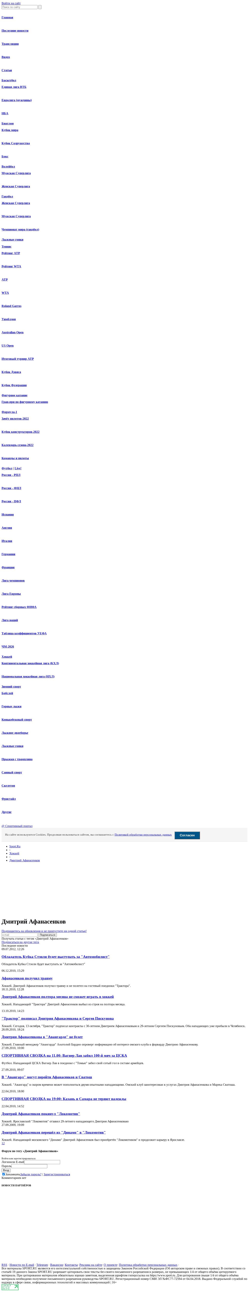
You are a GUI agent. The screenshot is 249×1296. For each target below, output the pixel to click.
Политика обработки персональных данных (148, 1264)
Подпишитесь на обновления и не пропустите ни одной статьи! (44, 931)
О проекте (110, 1264)
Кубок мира (10, 130)
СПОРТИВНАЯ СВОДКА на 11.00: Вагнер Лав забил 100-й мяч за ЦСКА (64, 1055)
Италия (7, 541)
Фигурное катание (14, 395)
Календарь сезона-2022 (17, 445)
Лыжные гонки (12, 239)
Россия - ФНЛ (11, 488)
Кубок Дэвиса (11, 372)
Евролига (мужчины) (17, 100)
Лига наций (10, 620)
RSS (4, 1264)
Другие (6, 812)
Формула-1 (9, 412)
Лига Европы (11, 593)
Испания (8, 514)
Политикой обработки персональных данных (143, 834)
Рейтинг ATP (11, 253)
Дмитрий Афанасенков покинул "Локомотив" (41, 1114)
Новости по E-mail (22, 1264)
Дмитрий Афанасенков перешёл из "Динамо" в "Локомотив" (54, 1132)
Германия (8, 554)
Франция (8, 567)
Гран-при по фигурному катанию (25, 402)
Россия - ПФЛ (11, 501)
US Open (8, 345)
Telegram (42, 1264)
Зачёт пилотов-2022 (15, 418)
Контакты (71, 1264)
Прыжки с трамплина (17, 759)
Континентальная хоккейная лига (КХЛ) (30, 663)
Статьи (7, 70)
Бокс (5, 156)
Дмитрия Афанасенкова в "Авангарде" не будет (42, 1037)
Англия (7, 527)
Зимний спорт (11, 686)
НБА (5, 113)
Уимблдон (9, 319)
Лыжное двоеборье (15, 732)
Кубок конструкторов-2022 (20, 431)
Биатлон (8, 123)
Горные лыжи (11, 706)
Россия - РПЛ (11, 475)
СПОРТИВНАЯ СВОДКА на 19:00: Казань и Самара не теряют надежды (64, 1099)
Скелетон (8, 785)
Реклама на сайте (90, 1264)
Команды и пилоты (15, 458)
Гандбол (7, 196)
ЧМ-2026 (8, 646)
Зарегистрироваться (57, 1174)
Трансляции (10, 43)
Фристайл (9, 798)
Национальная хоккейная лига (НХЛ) (28, 676)
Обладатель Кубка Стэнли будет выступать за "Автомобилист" (56, 957)
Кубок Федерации (14, 385)
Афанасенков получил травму (27, 978)
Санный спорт (12, 772)
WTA (5, 292)
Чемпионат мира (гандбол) (20, 229)
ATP (5, 279)
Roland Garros (11, 306)
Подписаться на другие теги (20, 942)
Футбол (7, 468)
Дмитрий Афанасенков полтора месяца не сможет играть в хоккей (58, 997)
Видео (6, 57)
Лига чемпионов (13, 580)
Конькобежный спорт (17, 719)
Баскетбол (9, 80)
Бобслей (7, 693)
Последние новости (15, 30)
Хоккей (7, 656)
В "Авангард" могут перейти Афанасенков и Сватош (47, 1077)
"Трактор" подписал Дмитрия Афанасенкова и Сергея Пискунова (58, 1018)
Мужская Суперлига (16, 173)
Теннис (6, 246)
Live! (18, 468)
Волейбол (8, 166)
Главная (7, 17)
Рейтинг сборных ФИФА (19, 607)
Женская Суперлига (16, 186)
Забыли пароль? (30, 1174)
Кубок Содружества (16, 143)
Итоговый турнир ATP (18, 358)
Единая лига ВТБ (14, 87)
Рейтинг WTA (11, 266)
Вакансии (56, 1264)
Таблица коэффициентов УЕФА (24, 633)
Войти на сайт (11, 3)
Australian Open (13, 332)
